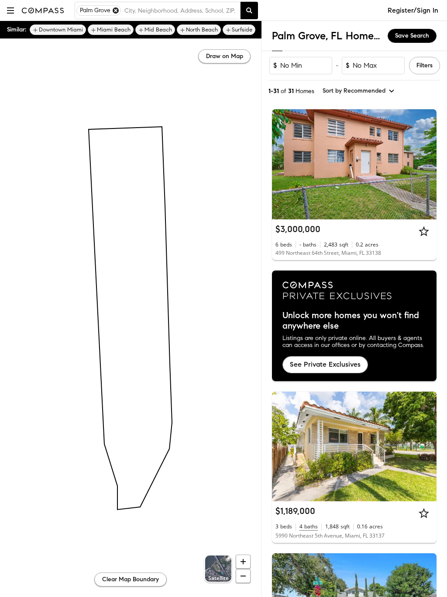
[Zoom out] (243, 576)
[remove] (115, 10)
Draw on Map (224, 56)
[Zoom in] (243, 562)
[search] (249, 10)
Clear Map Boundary (130, 579)
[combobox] (180, 10)
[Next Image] (426, 164)
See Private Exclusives (325, 364)
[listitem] (58, 29)
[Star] (424, 231)
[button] (10, 10)
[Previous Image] (282, 164)
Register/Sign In (413, 10)
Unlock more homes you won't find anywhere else (350, 320)
